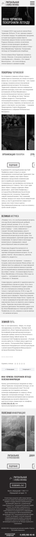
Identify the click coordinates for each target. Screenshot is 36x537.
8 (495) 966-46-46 (8, 403)
